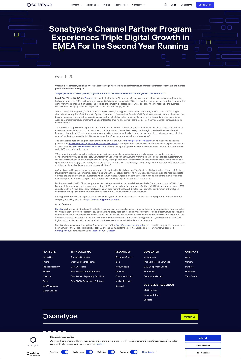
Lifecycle (47, 276)
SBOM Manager (50, 286)
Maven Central (50, 291)
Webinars (119, 271)
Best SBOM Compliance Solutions (87, 281)
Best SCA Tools (78, 267)
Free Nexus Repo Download (157, 262)
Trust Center (191, 276)
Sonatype (89, 98)
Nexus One (48, 257)
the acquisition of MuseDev (138, 141)
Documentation (151, 295)
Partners (189, 267)
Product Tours (122, 267)
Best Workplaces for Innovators (130, 225)
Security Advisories (153, 276)
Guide (45, 281)
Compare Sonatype (80, 257)
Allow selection (203, 345)
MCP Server (149, 271)
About (188, 257)
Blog (117, 262)
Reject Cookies (203, 353)
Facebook (96, 231)
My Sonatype (150, 290)
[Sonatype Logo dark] (39, 6)
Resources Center (124, 257)
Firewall (46, 271)
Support (148, 300)
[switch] (89, 352)
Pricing (106, 5)
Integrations (150, 257)
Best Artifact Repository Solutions (87, 276)
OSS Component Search (156, 267)
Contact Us (189, 317)
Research (119, 286)
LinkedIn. (110, 231)
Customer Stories (123, 276)
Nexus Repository (51, 267)
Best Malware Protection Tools (85, 271)
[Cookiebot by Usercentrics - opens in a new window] (33, 354)
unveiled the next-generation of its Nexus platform (93, 143)
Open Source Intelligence (83, 262)
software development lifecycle (89, 146)
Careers (189, 262)
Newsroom (190, 271)
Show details (148, 352)
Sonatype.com (62, 231)
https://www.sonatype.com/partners (101, 199)
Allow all (203, 338)
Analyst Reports (123, 281)
